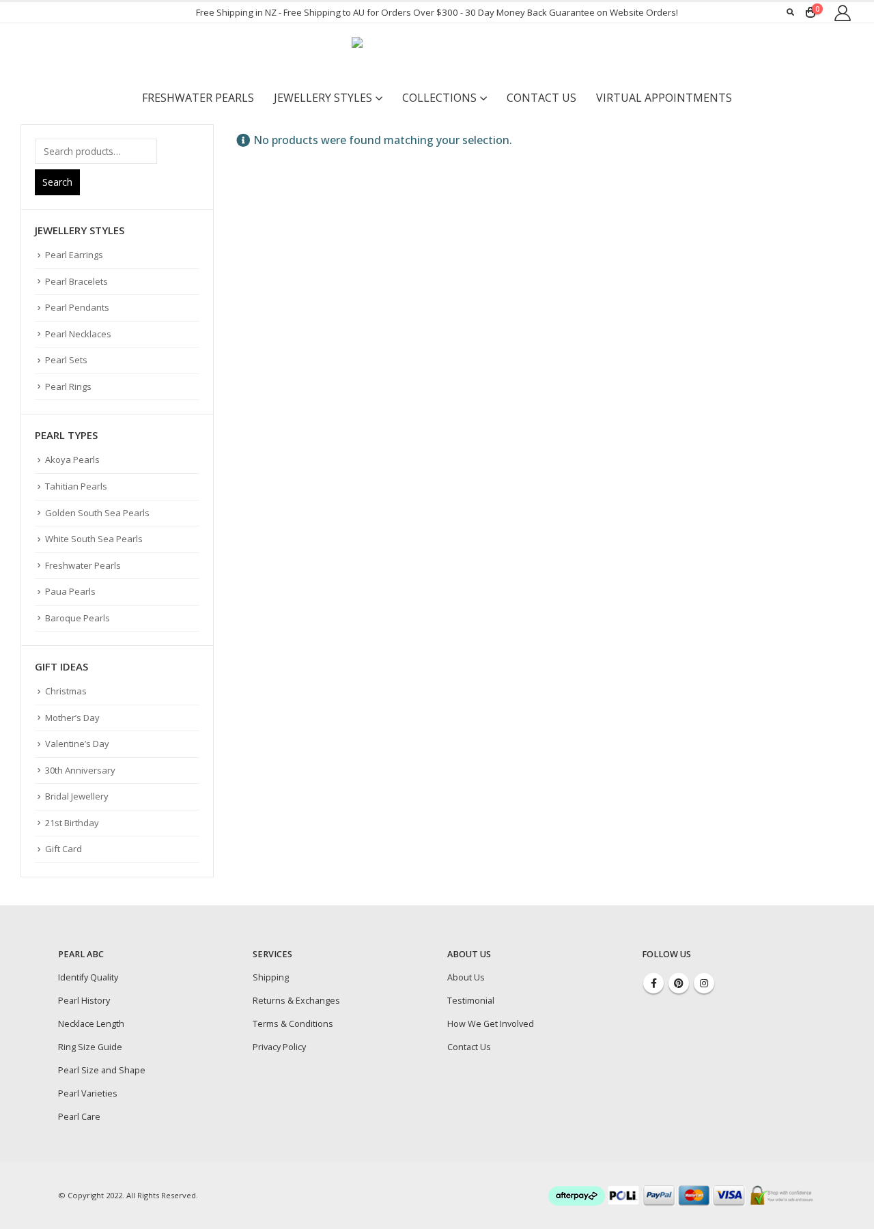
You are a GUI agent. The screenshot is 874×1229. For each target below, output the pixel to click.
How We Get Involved (490, 1024)
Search (57, 181)
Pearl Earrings (74, 255)
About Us (466, 977)
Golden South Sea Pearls (97, 513)
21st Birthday (72, 823)
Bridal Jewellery (77, 796)
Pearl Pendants (77, 307)
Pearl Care (79, 1116)
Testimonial (470, 1000)
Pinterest (678, 983)
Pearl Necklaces (78, 334)
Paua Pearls (70, 591)
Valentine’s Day (77, 743)
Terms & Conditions (293, 1024)
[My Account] (842, 12)
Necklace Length (91, 1024)
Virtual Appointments (664, 97)
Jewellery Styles (323, 97)
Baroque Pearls (77, 618)
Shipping (271, 977)
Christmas (66, 691)
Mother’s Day (72, 717)
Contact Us (541, 97)
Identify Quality (88, 977)
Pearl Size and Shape (101, 1070)
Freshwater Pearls (198, 97)
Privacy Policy (279, 1047)
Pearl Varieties (87, 1093)
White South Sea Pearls (94, 539)
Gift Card (63, 849)
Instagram (704, 983)
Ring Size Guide (90, 1047)
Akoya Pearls (72, 459)
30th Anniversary (80, 770)
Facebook (653, 983)
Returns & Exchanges (296, 1000)
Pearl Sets (66, 360)
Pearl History (84, 1000)
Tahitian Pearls (76, 486)
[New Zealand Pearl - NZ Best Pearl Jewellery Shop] (437, 54)
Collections (439, 97)
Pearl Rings (68, 386)
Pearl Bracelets (76, 281)
